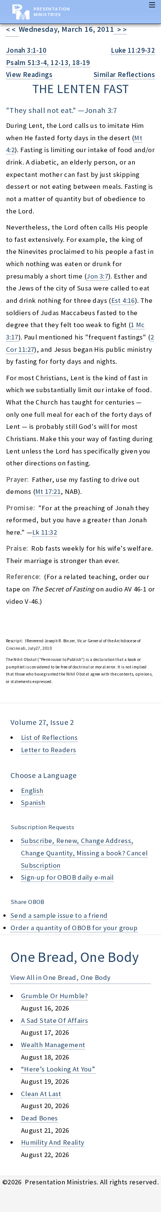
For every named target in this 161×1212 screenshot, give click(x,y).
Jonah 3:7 (101, 110)
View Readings (29, 74)
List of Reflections (49, 737)
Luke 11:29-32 (133, 50)
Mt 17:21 (48, 491)
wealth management (53, 1044)
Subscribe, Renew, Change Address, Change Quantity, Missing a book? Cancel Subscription (84, 852)
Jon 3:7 (97, 276)
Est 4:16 (123, 300)
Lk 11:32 (44, 532)
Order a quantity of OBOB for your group (74, 927)
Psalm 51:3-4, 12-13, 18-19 (48, 62)
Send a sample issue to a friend (59, 915)
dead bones (39, 1118)
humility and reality (52, 1142)
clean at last (41, 1093)
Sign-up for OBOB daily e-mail (67, 877)
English (32, 790)
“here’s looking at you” (58, 1069)
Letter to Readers (48, 749)
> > (120, 29)
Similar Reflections (124, 74)
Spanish (33, 802)
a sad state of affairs (54, 1020)
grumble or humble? (54, 995)
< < (12, 29)
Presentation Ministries (52, 11)
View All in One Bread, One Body (60, 977)
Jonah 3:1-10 (26, 50)
